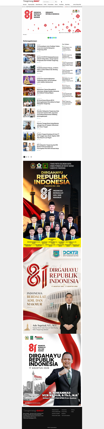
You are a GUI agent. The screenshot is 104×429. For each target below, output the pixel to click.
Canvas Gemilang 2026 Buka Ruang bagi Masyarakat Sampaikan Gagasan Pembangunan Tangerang (63, 6)
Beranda (24, 4)
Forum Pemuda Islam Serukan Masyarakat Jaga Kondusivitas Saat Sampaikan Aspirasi (67, 95)
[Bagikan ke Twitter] (52, 37)
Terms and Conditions (66, 415)
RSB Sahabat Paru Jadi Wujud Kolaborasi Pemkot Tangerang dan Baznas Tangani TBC (67, 80)
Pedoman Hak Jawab (56, 415)
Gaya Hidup (67, 4)
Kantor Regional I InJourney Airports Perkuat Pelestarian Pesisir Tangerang (66, 87)
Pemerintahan (50, 4)
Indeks (72, 411)
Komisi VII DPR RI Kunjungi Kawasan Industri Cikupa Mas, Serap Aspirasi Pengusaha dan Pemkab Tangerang (47, 58)
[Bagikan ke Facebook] (50, 37)
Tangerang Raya (31, 4)
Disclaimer (64, 413)
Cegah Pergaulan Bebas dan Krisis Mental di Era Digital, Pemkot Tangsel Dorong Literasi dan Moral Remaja (67, 64)
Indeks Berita (64, 409)
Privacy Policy (64, 411)
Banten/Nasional (39, 4)
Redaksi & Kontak (55, 409)
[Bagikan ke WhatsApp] (54, 37)
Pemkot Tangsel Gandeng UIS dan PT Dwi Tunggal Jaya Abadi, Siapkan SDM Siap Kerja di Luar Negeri (48, 135)
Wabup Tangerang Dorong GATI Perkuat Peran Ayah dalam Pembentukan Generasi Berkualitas (67, 103)
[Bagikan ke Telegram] (56, 37)
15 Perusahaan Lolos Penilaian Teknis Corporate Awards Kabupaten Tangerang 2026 (48, 47)
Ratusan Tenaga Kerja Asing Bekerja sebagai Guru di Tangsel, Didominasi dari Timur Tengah (48, 125)
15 (31, 156)
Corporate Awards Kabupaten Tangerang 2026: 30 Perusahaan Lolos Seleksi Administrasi (46, 80)
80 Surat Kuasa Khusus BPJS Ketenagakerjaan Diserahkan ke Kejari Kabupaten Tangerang (48, 102)
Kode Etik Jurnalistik (56, 413)
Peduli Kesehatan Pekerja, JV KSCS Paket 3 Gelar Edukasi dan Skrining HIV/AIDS (47, 69)
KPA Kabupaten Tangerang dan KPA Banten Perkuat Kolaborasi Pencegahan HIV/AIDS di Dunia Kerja (48, 146)
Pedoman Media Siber (56, 411)
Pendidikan (61, 4)
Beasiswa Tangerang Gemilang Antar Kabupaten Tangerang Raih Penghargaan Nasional (67, 56)
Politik (45, 4)
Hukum (56, 4)
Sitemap (73, 409)
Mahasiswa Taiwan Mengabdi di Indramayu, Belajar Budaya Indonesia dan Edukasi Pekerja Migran (48, 91)
